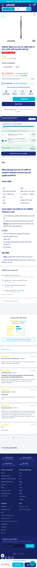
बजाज (20, 473)
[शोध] (28, 9)
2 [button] (16, 438)
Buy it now (18, 104)
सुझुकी (20, 481)
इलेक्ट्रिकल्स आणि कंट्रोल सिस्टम (8, 478)
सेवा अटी (3, 533)
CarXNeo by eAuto (6, 490)
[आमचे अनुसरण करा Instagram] (5, 557)
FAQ (2, 512)
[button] (6, 58)
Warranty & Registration (7, 515)
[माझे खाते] (30, 5)
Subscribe (30, 546)
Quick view (11, 142)
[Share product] (34, 14)
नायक (20, 476)
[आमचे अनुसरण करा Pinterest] (9, 557)
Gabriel (4, 56)
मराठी (14, 553)
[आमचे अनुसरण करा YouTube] (12, 557)
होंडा (20, 478)
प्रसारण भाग (3, 484)
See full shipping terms (7, 294)
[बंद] (33, 9)
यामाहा (20, 487)
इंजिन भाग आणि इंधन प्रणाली (7, 481)
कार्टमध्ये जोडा (24, 99)
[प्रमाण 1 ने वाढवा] (10, 99)
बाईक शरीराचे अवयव (5, 476)
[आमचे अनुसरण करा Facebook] (2, 557)
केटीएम (20, 493)
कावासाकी (21, 499)
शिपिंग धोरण (3, 530)
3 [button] (19, 438)
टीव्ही (20, 484)
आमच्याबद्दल (3, 506)
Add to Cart (18, 565)
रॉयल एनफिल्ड (22, 496)
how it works (20, 290)
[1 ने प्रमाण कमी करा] (3, 99)
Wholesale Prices (5, 518)
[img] (5, 356)
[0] (34, 5)
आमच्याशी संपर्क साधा (5, 509)
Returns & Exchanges (25, 509)
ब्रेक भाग (3, 473)
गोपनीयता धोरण (4, 524)
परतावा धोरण (3, 527)
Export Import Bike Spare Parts (9, 521)
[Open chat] (32, 563)
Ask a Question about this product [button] (19, 339)
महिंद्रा (20, 490)
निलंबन (2, 487)
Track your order (23, 506)
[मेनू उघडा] (3, 5)
